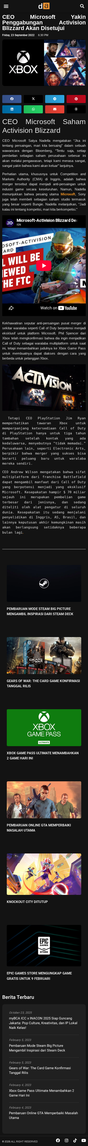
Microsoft (68, 194)
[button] (6, 6)
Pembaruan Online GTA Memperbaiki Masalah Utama (43, 1115)
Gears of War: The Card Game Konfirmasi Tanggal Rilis (40, 1070)
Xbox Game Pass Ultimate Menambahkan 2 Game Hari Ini (41, 1093)
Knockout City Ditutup (27, 902)
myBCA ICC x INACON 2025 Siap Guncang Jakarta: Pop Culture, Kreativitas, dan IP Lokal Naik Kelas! (43, 1023)
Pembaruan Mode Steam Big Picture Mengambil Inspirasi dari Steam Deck (37, 1048)
